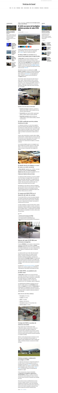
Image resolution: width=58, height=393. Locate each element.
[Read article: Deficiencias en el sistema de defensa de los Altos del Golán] (47, 27)
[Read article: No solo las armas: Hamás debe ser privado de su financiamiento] (44, 58)
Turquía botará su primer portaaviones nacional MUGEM (26, 215)
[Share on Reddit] (27, 46)
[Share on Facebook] (19, 46)
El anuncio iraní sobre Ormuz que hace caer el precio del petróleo (14, 52)
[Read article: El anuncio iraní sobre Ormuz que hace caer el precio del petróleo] (9, 52)
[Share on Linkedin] (28, 46)
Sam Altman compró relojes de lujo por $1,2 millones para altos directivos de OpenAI (14, 46)
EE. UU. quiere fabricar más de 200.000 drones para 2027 (26, 216)
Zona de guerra (23, 22)
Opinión (43, 29)
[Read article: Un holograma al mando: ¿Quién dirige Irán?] (44, 48)
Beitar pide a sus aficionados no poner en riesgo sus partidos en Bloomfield (11, 32)
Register (45, 0)
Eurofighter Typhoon (35, 65)
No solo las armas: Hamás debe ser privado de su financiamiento (49, 59)
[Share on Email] (30, 46)
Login (42, 0)
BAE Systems (27, 73)
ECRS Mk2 (26, 67)
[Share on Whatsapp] (23, 46)
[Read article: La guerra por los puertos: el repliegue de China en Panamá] (44, 53)
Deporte (8, 29)
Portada (19, 22)
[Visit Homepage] (29, 4)
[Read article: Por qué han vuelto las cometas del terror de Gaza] (44, 44)
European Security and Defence (29, 265)
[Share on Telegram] (25, 46)
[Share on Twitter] (21, 46)
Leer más (44, 40)
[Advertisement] (29, 15)
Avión (21, 389)
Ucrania (29, 364)
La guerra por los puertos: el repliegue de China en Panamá (49, 54)
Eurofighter (21, 52)
